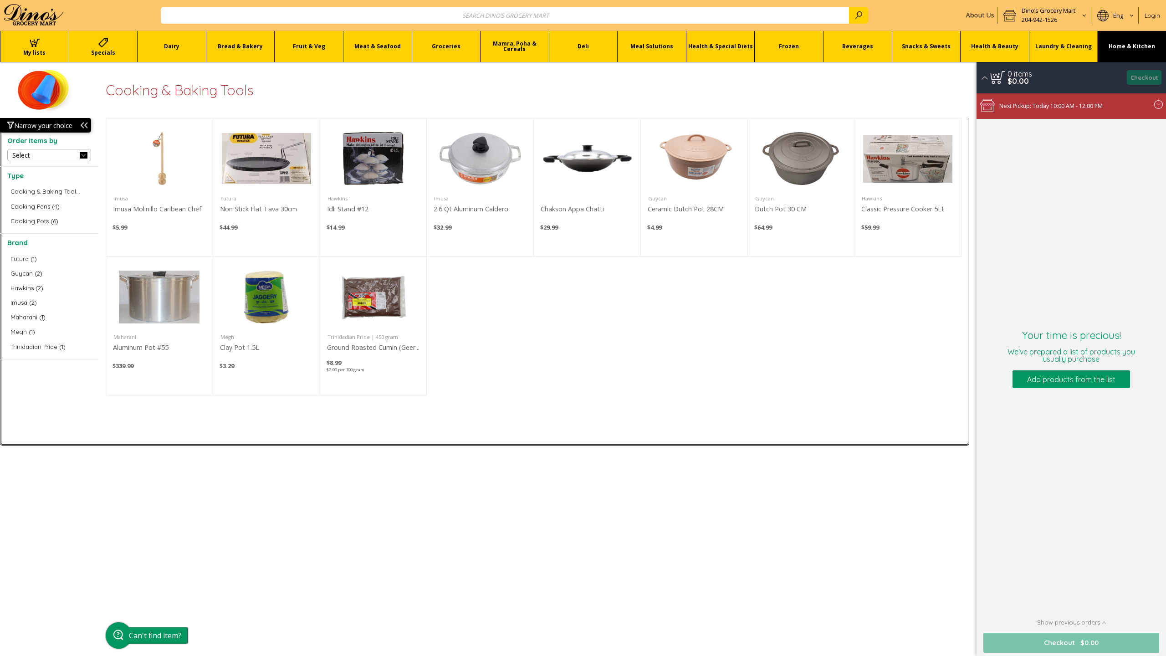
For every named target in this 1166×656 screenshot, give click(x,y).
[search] (858, 15)
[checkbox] (49, 191)
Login (1152, 15)
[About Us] (979, 15)
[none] (159, 187)
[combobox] (514, 15)
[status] (1019, 73)
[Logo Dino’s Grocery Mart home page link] (33, 15)
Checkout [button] (1144, 77)
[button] (1044, 15)
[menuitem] (34, 46)
